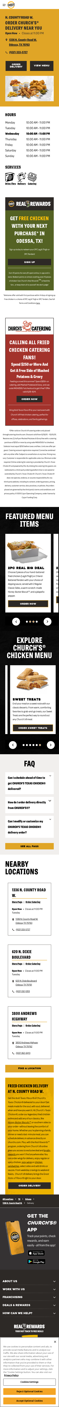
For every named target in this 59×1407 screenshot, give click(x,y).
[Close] (55, 1341)
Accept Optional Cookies (29, 1400)
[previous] (16, 622)
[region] (29, 1372)
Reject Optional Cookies (29, 1391)
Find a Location (29, 1068)
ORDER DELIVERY (16, 65)
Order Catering (33, 901)
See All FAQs (29, 846)
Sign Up (29, 262)
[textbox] (29, 229)
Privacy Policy (11, 1375)
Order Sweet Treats (32, 728)
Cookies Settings (29, 1381)
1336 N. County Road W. (29, 892)
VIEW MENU (41, 66)
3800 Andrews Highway (24, 1016)
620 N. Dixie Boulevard (22, 954)
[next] (47, 622)
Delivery (22, 183)
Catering (32, 183)
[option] (29, 573)
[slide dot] (27, 622)
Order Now (29, 399)
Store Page (17, 901)
